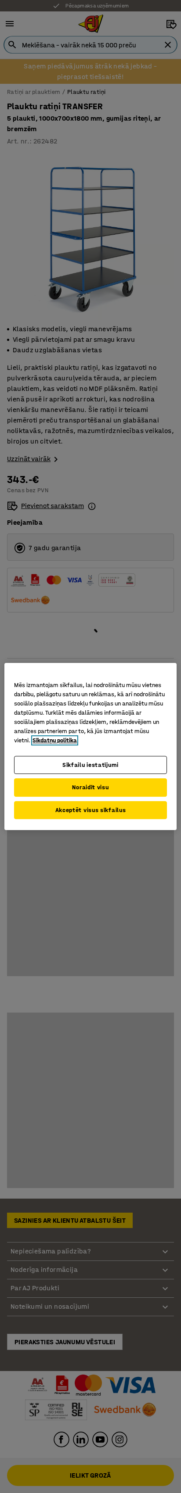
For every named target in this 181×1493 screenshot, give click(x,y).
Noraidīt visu (90, 787)
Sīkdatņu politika (55, 740)
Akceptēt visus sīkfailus (90, 810)
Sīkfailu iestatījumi (90, 765)
